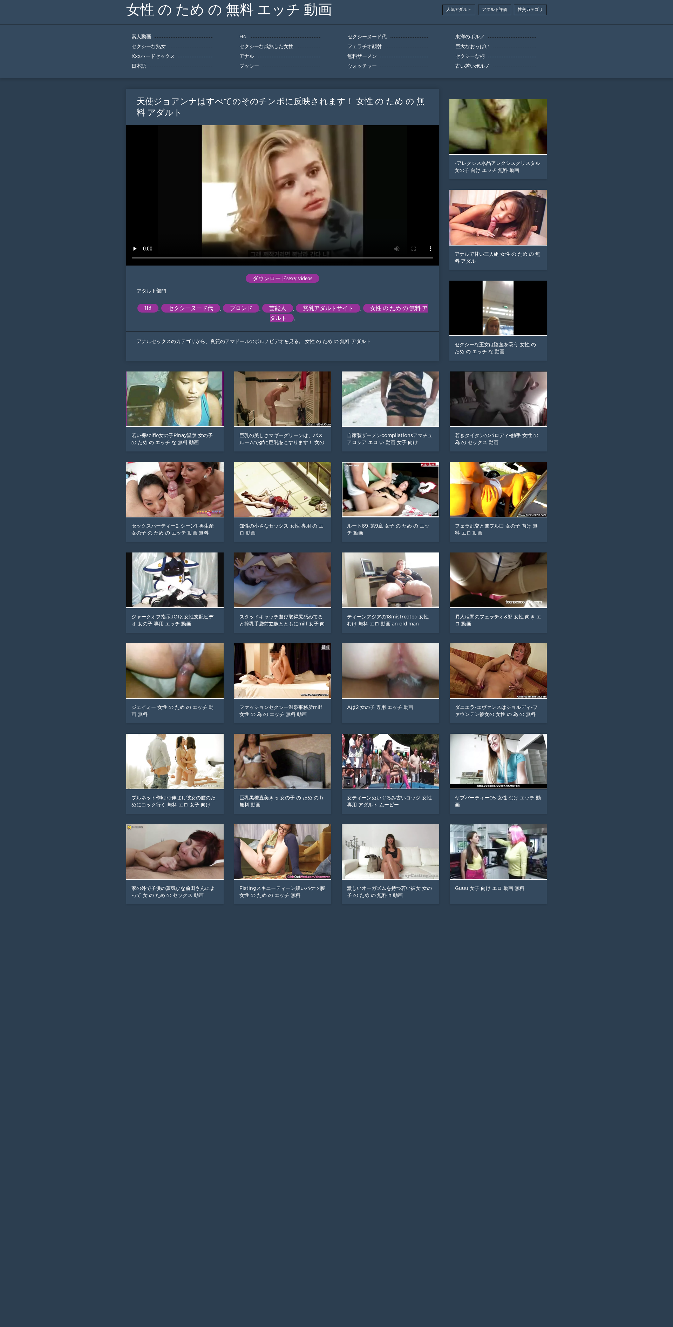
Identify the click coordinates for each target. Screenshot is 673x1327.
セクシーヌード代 (190, 308)
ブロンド (241, 308)
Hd (147, 308)
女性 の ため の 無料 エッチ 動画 (229, 10)
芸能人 (277, 308)
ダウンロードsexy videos (282, 278)
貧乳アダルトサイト (328, 308)
